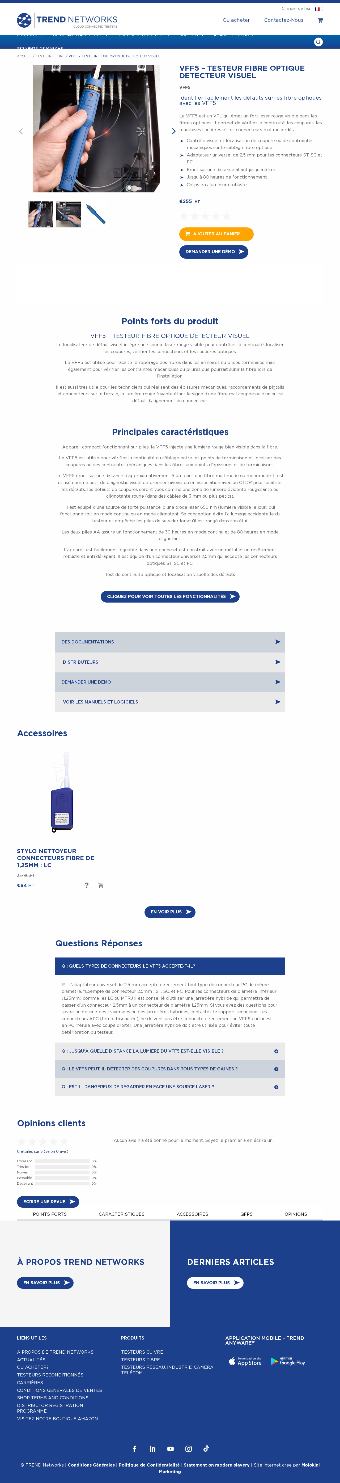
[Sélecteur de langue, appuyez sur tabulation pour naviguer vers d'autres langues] (317, 9)
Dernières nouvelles (141, 35)
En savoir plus (86, 886)
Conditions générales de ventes (59, 1390)
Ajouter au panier (216, 234)
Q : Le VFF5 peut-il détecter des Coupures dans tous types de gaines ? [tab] (150, 1069)
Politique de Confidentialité (149, 1465)
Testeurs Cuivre (142, 1352)
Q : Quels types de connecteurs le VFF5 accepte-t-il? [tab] (128, 966)
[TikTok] (206, 1449)
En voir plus (166, 912)
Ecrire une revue (44, 1202)
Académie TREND (231, 35)
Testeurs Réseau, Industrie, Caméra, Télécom (167, 1370)
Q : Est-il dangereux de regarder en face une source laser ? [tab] (138, 1087)
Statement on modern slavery (217, 1465)
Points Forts (50, 1214)
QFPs (246, 1214)
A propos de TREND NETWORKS (55, 1352)
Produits (27, 35)
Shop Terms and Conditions (52, 1398)
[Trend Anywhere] (246, 1361)
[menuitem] (236, 20)
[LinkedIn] (152, 1449)
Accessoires (192, 1214)
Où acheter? (33, 1367)
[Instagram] (188, 1449)
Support (189, 35)
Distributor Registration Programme (50, 1408)
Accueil (24, 56)
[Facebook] (134, 1449)
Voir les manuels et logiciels (100, 702)
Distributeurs (80, 662)
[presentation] (25, 130)
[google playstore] (288, 1361)
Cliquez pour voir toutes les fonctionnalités (166, 597)
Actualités (31, 1360)
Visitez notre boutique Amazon (57, 1419)
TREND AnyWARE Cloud (77, 35)
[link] (320, 20)
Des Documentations (88, 642)
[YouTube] (170, 1449)
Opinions (296, 1214)
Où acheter (236, 20)
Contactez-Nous (283, 20)
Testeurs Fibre (50, 56)
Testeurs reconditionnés (50, 1375)
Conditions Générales (91, 1465)
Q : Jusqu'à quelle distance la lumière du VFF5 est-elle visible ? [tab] (143, 1051)
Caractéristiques (121, 1214)
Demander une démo (210, 252)
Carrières (30, 1383)
